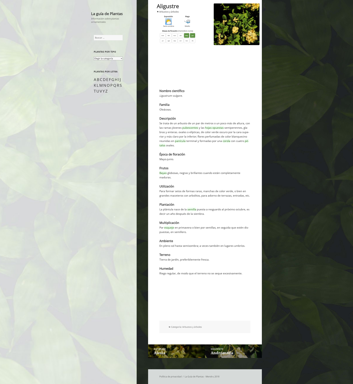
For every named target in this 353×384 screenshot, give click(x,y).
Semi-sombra (168, 26)
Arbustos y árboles (169, 11)
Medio (187, 26)
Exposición (168, 16)
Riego (187, 16)
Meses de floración (177, 31)
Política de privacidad (170, 376)
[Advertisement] (204, 67)
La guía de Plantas (107, 13)
